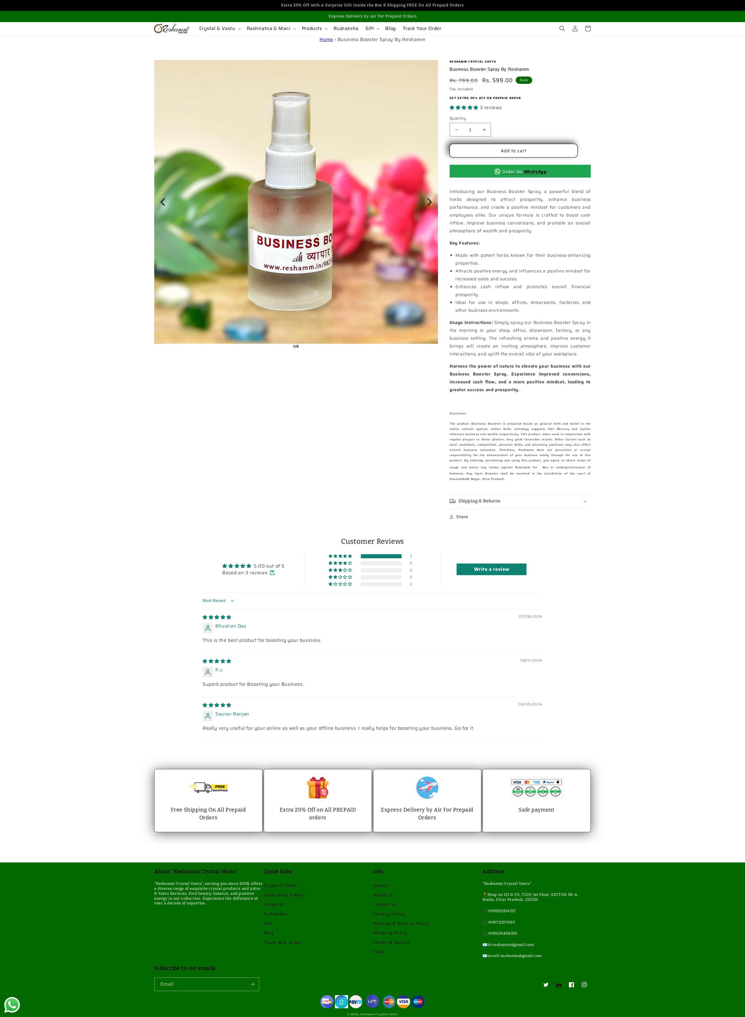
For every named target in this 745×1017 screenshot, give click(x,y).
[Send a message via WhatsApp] (12, 1005)
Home (326, 39)
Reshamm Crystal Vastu (379, 1014)
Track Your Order (282, 942)
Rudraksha (275, 913)
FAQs (378, 951)
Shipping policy (390, 932)
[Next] (429, 202)
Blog (269, 932)
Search (380, 885)
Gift (268, 923)
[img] (217, 617)
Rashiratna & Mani (284, 895)
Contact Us (385, 904)
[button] (219, 28)
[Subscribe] (252, 984)
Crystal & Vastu (280, 885)
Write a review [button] (491, 569)
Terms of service (391, 942)
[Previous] (162, 202)
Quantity (458, 118)
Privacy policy (389, 913)
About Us (383, 895)
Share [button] (462, 516)
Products (273, 904)
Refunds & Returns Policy (401, 923)
